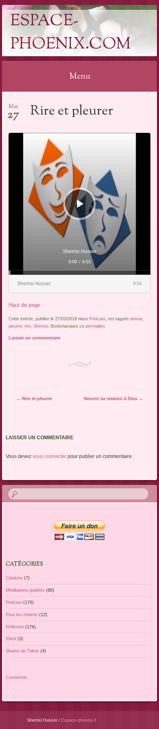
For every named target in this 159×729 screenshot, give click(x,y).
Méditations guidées (25, 590)
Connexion (16, 677)
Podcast (97, 318)
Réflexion (15, 626)
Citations (14, 577)
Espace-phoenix (78, 720)
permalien (95, 326)
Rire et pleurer (34, 398)
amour (136, 318)
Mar (13, 109)
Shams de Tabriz (22, 650)
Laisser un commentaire (34, 337)
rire (27, 326)
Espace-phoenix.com (70, 33)
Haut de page (24, 305)
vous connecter (49, 456)
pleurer (15, 326)
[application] (79, 203)
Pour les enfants (22, 614)
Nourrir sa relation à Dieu (113, 398)
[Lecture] (80, 204)
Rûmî (11, 638)
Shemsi (40, 326)
